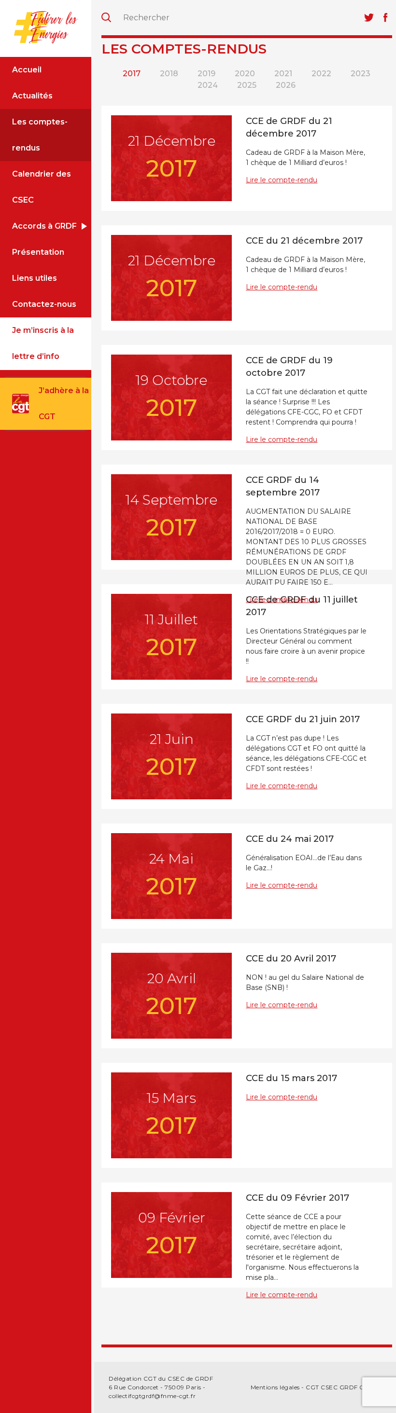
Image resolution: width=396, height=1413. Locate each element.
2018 (169, 73)
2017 (132, 73)
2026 (286, 85)
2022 (321, 73)
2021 (283, 73)
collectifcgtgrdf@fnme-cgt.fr (152, 1395)
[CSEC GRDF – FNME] (45, 26)
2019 (206, 73)
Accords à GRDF (44, 226)
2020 (245, 73)
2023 (360, 73)
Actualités (32, 95)
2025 (246, 85)
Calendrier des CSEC (41, 187)
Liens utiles (34, 278)
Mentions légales (275, 1387)
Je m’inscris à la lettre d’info (43, 343)
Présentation (38, 252)
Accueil (27, 69)
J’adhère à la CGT (64, 403)
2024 (208, 85)
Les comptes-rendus (40, 134)
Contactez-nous (44, 304)
